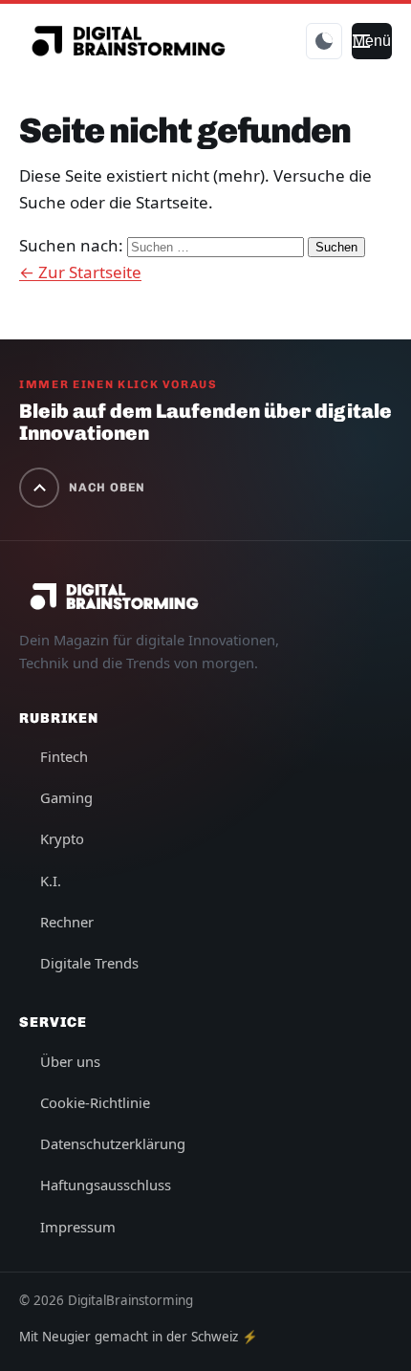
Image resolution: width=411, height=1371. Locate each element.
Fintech (64, 756)
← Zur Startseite (80, 272)
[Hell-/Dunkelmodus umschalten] (324, 41)
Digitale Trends (89, 962)
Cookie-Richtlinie (95, 1102)
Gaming (66, 797)
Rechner (67, 921)
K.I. (50, 880)
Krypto (62, 838)
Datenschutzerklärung (112, 1143)
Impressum (78, 1226)
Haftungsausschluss (105, 1184)
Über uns (70, 1061)
